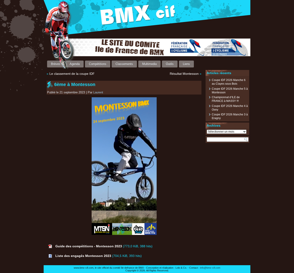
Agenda (75, 64)
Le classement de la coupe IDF (72, 73)
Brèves (55, 64)
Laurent (98, 92)
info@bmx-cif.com (210, 267)
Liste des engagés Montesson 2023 (83, 256)
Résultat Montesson (184, 73)
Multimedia (149, 64)
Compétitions (97, 64)
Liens (186, 64)
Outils (170, 64)
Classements (124, 64)
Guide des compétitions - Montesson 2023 (88, 246)
